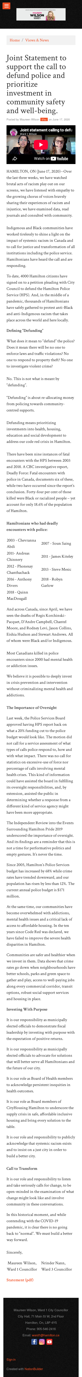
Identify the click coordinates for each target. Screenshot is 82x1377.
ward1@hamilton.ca (45, 1335)
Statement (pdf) (20, 1280)
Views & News (37, 40)
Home (15, 40)
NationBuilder (34, 1369)
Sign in (11, 1359)
